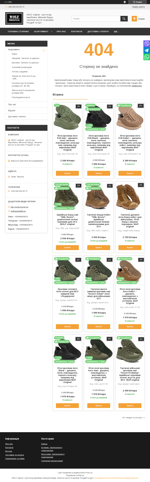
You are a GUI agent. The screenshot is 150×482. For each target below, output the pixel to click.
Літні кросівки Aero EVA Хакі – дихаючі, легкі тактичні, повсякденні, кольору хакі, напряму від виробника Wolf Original (67, 143)
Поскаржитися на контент (104, 478)
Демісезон (137, 86)
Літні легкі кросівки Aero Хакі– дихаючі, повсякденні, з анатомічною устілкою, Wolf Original (98, 374)
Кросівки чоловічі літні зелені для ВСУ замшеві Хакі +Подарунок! (67, 292)
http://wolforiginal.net (19, 207)
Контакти (76, 31)
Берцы (44, 444)
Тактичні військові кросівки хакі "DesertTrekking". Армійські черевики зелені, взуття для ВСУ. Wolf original (129, 374)
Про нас (61, 31)
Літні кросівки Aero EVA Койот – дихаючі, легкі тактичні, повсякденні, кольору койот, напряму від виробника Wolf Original (130, 143)
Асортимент (41, 31)
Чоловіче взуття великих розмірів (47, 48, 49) (23, 84)
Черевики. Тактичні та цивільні (25, 58)
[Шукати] (124, 18)
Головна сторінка (18, 31)
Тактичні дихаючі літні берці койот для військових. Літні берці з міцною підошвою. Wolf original (130, 221)
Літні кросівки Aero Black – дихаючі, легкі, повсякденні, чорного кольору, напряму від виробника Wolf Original (67, 375)
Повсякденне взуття (21, 97)
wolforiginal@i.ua (18, 211)
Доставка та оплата (14, 455)
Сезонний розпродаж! (22, 67)
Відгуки (11, 110)
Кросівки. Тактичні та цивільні (25, 63)
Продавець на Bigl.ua (75, 475)
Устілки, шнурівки (20, 72)
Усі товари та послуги (132, 417)
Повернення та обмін (14, 458)
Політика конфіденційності (127, 478)
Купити (67, 173)
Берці (14, 54)
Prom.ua (88, 473)
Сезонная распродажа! (52, 461)
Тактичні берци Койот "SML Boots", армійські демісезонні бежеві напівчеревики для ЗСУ (98, 221)
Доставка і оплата (98, 31)
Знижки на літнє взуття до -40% (24, 77)
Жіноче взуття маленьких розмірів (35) (23, 91)
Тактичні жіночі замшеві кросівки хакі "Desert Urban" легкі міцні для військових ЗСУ (98, 294)
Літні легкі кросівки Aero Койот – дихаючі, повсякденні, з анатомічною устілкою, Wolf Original (130, 296)
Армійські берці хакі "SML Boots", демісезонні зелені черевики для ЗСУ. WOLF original (67, 219)
